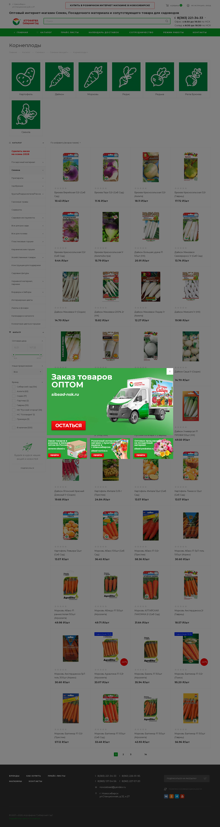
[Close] (170, 371)
